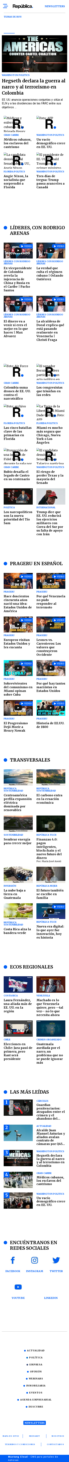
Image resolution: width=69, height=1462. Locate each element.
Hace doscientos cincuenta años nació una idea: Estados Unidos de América (18, 603)
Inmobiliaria (36, 1385)
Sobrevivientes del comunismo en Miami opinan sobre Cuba (18, 689)
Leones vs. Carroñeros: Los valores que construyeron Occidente (48, 647)
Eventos (36, 1392)
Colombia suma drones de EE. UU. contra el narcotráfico (17, 393)
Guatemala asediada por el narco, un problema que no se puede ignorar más (49, 1053)
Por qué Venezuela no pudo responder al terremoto (50, 601)
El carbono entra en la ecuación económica (49, 798)
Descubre (36, 1406)
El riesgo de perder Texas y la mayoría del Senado (49, 477)
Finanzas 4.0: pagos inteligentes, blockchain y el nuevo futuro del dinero (49, 849)
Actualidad (36, 1350)
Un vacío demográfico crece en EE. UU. (50, 143)
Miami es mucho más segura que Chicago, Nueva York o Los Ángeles (49, 435)
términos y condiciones (20, 1444)
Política (36, 1357)
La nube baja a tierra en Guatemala (15, 894)
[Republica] (23, 6)
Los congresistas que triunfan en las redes (49, 391)
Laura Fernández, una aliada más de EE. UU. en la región (18, 1005)
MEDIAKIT (34, 1436)
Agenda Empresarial (36, 1399)
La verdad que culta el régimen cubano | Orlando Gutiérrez (49, 273)
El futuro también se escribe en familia (50, 894)
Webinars (36, 1378)
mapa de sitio (11, 1436)
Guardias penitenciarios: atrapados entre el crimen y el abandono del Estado (50, 1113)
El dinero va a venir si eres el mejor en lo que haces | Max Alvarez (16, 328)
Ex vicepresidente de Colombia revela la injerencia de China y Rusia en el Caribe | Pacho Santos (18, 279)
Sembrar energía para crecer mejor (17, 841)
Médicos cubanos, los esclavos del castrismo (17, 143)
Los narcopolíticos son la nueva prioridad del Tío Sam (18, 517)
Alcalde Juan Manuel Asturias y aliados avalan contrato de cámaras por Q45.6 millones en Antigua (50, 1140)
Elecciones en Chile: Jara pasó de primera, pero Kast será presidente (18, 1051)
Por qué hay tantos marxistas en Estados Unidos (50, 687)
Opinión (36, 1371)
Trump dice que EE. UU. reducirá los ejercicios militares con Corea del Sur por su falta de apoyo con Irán (49, 523)
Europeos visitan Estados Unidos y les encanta (17, 643)
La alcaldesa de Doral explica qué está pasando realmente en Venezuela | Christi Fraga (50, 330)
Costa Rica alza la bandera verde (17, 931)
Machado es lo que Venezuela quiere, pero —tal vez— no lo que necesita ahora (49, 1007)
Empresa (36, 1364)
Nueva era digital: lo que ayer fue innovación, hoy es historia (50, 932)
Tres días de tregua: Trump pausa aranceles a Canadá (50, 181)
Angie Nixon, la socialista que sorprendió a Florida (16, 181)
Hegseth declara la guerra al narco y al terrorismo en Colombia (34, 87)
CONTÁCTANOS (55, 1444)
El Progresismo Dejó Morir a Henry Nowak (16, 726)
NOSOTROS (58, 1436)
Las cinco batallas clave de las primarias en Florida (18, 433)
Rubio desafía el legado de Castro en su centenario (17, 475)
